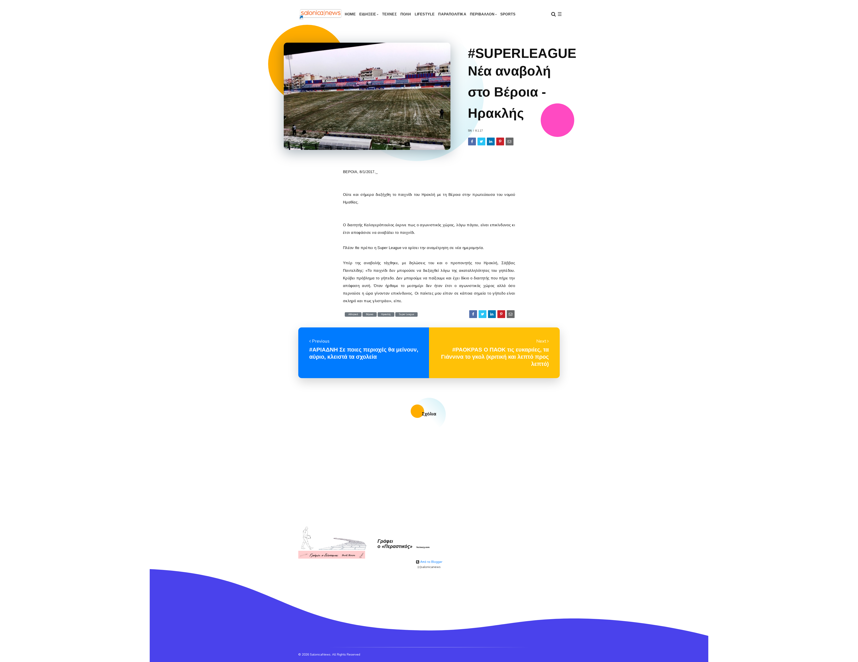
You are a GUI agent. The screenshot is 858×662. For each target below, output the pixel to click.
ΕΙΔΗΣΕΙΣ (367, 14)
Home (350, 14)
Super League (406, 314)
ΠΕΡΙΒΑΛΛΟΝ (482, 14)
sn (470, 130)
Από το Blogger (430, 562)
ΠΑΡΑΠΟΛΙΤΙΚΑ (452, 14)
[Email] (509, 141)
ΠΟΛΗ (405, 14)
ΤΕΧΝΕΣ (389, 14)
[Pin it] (500, 141)
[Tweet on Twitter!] (481, 141)
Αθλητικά (353, 314)
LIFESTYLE (425, 14)
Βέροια (369, 314)
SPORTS (507, 14)
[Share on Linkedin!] (491, 141)
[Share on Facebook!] (472, 141)
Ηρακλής (386, 314)
